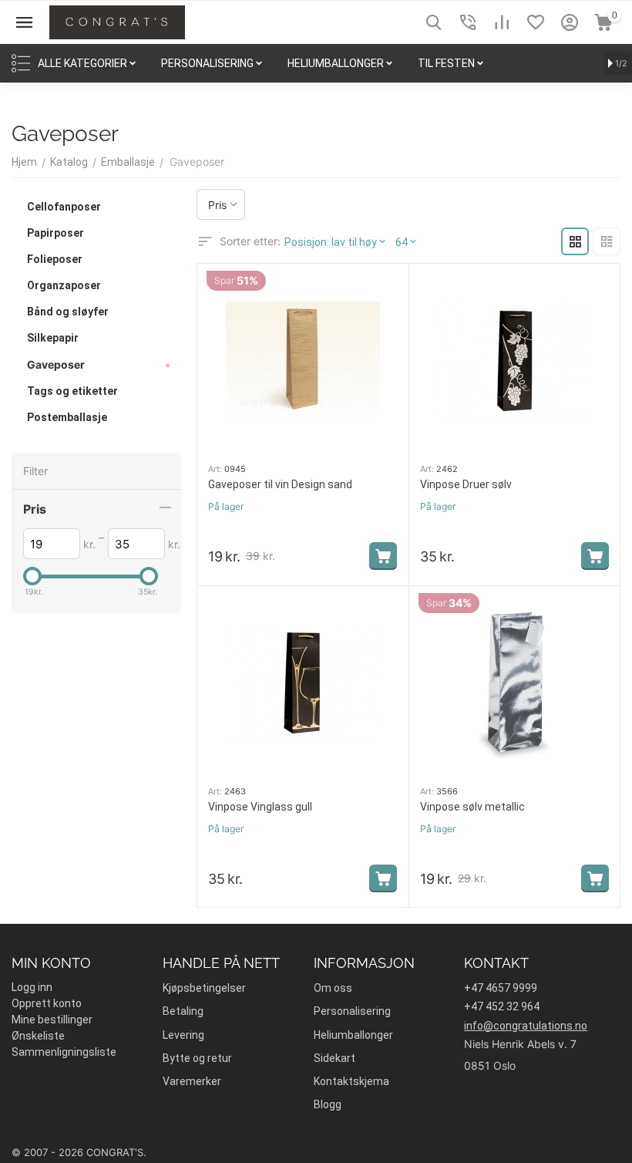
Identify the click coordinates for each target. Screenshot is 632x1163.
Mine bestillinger (52, 1019)
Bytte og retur (197, 1058)
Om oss (333, 988)
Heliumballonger (353, 1035)
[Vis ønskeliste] (536, 22)
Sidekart (334, 1058)
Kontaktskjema (351, 1081)
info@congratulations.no (525, 1026)
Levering (183, 1035)
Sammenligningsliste (64, 1052)
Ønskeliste (38, 1036)
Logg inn (32, 987)
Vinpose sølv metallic (472, 807)
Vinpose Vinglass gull (260, 807)
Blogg (327, 1104)
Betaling (183, 1011)
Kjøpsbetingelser (204, 988)
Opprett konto (47, 1003)
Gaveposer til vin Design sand (280, 484)
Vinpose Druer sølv (466, 484)
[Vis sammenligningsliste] (502, 22)
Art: (215, 469)
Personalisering (352, 1011)
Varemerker (192, 1081)
